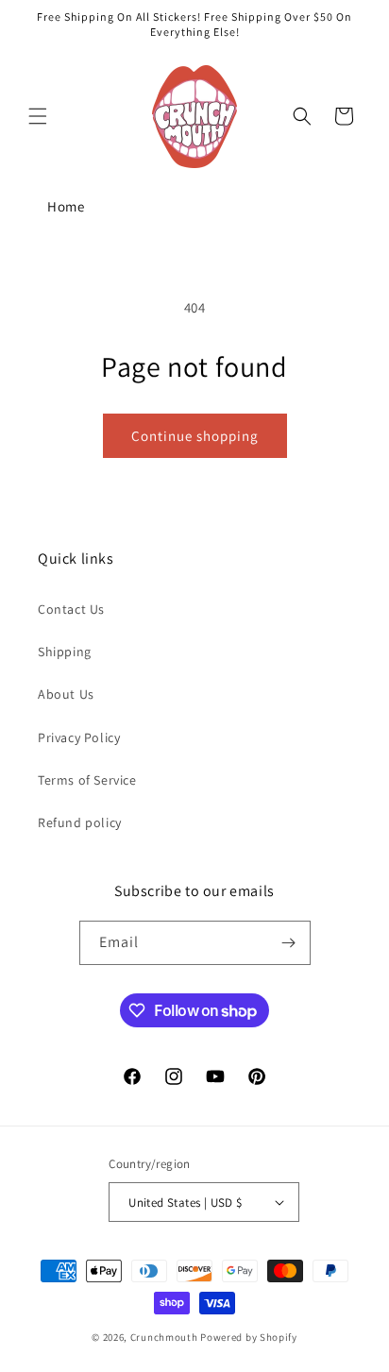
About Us (66, 694)
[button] (38, 116)
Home (65, 206)
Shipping (65, 651)
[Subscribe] (289, 943)
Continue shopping (195, 436)
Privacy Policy (79, 737)
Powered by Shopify (248, 1337)
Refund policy (80, 822)
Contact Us (71, 609)
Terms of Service (87, 779)
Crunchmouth (164, 1337)
